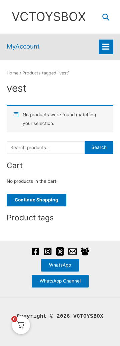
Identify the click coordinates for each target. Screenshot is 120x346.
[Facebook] (35, 251)
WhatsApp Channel (60, 281)
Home (12, 72)
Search (99, 147)
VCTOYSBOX (49, 16)
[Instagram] (48, 251)
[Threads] (60, 251)
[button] (106, 17)
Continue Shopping (36, 199)
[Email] (72, 251)
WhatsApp (60, 265)
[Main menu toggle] (106, 47)
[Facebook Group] (85, 251)
